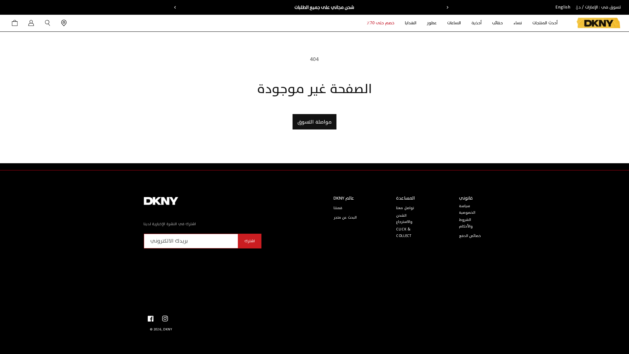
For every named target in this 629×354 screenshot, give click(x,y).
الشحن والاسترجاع (404, 218)
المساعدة (405, 198)
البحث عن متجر (345, 217)
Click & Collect (403, 232)
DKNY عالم (344, 198)
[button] (517, 23)
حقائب (497, 23)
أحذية (476, 23)
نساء (517, 23)
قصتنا (338, 208)
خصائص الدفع (470, 236)
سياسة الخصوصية (467, 209)
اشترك (249, 241)
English (563, 7)
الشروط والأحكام (466, 223)
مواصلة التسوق (314, 122)
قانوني (466, 198)
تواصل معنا (405, 208)
